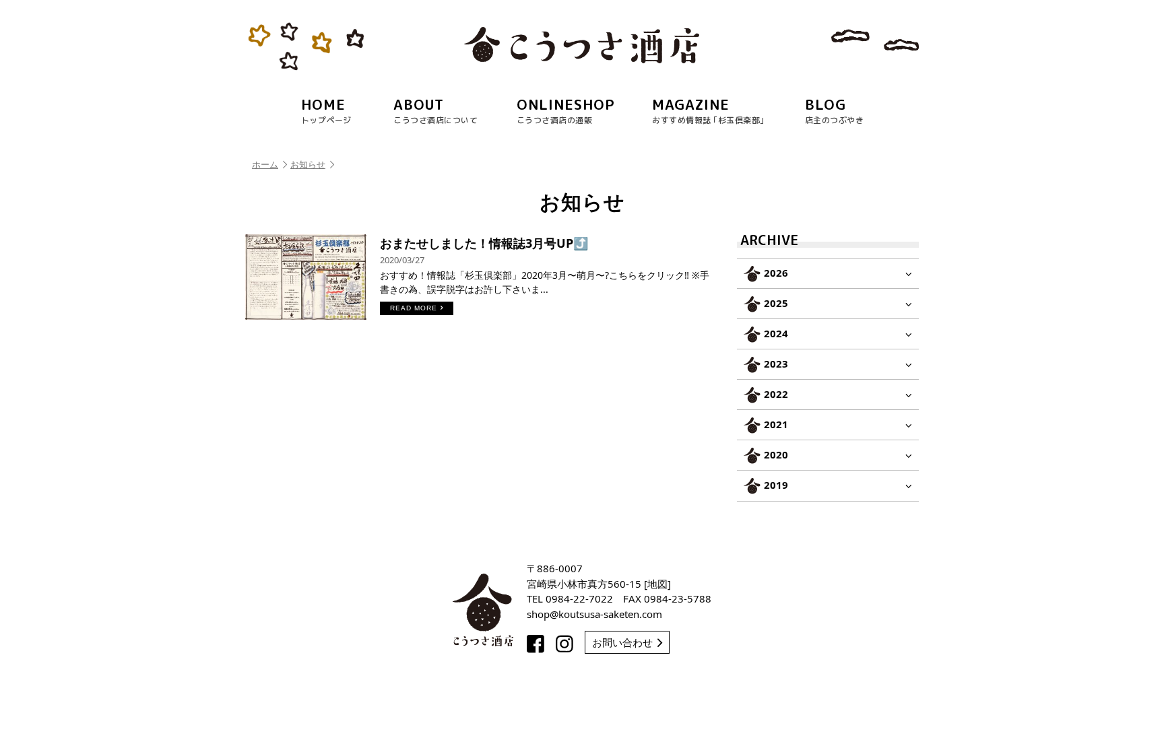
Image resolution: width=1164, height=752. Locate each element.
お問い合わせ (622, 642)
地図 (657, 583)
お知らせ (307, 164)
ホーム (265, 164)
